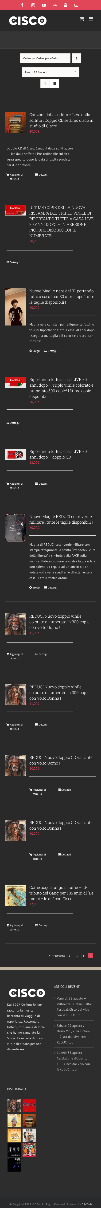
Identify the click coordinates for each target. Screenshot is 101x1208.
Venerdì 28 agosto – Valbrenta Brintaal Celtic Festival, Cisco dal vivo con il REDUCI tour (74, 1006)
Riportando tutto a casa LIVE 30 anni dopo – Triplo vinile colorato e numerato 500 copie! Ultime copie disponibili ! (61, 388)
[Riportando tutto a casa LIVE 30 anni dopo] (29, 1105)
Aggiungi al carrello (16, 176)
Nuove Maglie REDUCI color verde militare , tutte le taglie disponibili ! (61, 519)
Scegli (36, 351)
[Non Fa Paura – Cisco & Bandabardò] (14, 1120)
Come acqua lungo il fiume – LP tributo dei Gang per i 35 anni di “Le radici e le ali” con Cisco (61, 893)
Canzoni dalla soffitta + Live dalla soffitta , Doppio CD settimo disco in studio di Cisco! (61, 120)
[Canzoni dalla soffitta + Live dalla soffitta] (29, 1120)
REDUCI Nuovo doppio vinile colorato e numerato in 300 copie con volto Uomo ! (59, 621)
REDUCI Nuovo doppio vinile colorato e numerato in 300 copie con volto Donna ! (59, 692)
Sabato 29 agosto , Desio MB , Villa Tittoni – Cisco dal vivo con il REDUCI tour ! (73, 1034)
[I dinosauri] (14, 1150)
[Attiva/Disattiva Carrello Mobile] (82, 18)
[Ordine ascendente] (76, 58)
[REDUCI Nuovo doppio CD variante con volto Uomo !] (15, 765)
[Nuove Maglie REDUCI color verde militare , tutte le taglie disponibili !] (15, 528)
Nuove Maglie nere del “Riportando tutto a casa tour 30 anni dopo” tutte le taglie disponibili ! (61, 296)
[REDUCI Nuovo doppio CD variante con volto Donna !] (15, 830)
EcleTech (87, 1204)
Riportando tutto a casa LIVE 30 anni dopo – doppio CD (58, 454)
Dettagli (43, 174)
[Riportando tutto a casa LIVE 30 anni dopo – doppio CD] (15, 454)
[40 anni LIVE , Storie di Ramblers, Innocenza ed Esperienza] (14, 1135)
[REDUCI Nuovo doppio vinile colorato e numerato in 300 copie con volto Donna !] (15, 694)
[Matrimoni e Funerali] (29, 1150)
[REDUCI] (14, 1105)
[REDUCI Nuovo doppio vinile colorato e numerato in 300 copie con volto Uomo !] (15, 624)
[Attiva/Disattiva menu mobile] (91, 18)
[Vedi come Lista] (54, 83)
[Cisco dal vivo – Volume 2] (14, 1164)
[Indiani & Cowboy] (29, 1135)
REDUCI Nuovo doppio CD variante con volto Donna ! (61, 825)
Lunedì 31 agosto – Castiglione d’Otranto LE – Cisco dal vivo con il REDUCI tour (73, 1061)
